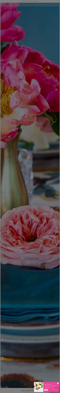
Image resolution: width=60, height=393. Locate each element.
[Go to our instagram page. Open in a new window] (47, 390)
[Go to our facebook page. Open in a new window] (45, 390)
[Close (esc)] (57, 383)
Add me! (56, 387)
